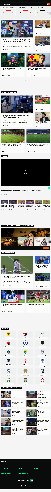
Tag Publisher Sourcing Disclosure (25, 475)
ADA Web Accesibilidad (6, 473)
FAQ (18, 470)
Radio (34, 1)
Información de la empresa (7, 470)
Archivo (36, 468)
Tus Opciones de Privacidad (40, 470)
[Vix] (48, 4)
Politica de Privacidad (5, 465)
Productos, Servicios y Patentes (41, 465)
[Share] (49, 188)
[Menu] (2, 4)
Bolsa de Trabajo (4, 475)
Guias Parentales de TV (23, 473)
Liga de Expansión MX (41, 397)
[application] (25, 172)
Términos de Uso (4, 468)
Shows (16, 1)
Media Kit (20, 468)
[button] (25, 172)
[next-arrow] (50, 13)
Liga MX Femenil (6, 285)
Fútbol (28, 75)
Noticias (20, 1)
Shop (37, 1)
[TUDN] (7, 4)
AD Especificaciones (22, 465)
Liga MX (4, 49)
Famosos (24, 1)
